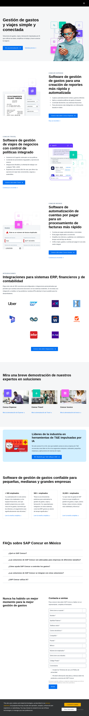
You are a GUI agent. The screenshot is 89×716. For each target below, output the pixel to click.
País (50, 644)
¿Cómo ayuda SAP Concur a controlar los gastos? (29, 566)
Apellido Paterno (54, 619)
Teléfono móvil (53, 624)
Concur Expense (9, 407)
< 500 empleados (12, 493)
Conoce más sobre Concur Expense (62, 115)
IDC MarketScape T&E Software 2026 (45, 457)
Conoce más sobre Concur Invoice (61, 252)
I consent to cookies (72, 704)
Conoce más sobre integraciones (43, 349)
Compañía (52, 634)
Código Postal (53, 659)
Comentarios (53, 664)
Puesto (51, 639)
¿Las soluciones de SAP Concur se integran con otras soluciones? (36, 573)
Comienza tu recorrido (9, 187)
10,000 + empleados (70, 493)
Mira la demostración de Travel (41, 412)
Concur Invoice (66, 407)
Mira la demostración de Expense (13, 412)
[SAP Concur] (11, 3)
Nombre (51, 614)
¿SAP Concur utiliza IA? (18, 580)
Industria (51, 654)
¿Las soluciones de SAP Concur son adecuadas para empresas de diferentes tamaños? (44, 560)
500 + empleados (41, 493)
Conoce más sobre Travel (13, 182)
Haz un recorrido (54, 121)
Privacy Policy (80, 709)
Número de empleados (56, 649)
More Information (69, 709)
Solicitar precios (30, 48)
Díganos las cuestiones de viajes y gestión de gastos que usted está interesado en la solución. (66, 610)
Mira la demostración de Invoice (70, 412)
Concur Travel (37, 407)
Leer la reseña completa (12, 515)
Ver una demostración (12, 48)
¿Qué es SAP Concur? (17, 553)
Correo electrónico (55, 629)
